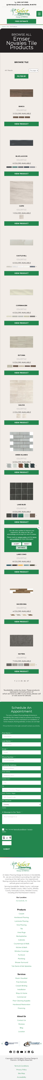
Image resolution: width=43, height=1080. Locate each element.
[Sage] (26, 316)
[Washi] (32, 465)
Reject (26, 544)
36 (25, 681)
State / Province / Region (8, 793)
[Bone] (21, 292)
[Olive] (32, 565)
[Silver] (32, 167)
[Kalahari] (21, 192)
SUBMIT (6, 849)
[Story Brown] (33, 366)
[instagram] (14, 1052)
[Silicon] (32, 266)
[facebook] (10, 1052)
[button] (21, 21)
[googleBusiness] (32, 1052)
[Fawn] (21, 242)
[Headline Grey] (27, 366)
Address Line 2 (6, 778)
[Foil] (21, 441)
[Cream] (21, 117)
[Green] (20, 515)
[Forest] (15, 167)
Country (4, 807)
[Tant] (26, 465)
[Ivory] (26, 266)
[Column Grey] (21, 342)
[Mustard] (20, 565)
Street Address (6, 771)
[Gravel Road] (18, 615)
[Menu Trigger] (39, 14)
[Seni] (20, 465)
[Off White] (24, 416)
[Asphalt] (21, 640)
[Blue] (15, 515)
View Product (21, 124)
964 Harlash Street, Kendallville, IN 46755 (22, 5)
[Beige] (21, 93)
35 (21, 681)
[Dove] (15, 664)
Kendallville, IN (21, 901)
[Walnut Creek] (30, 615)
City (3, 786)
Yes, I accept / (17, 830)
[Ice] (20, 266)
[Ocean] (26, 565)
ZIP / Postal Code (6, 800)
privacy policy (22, 537)
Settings (21, 547)
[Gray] (27, 117)
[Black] (21, 142)
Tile (8, 26)
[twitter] (25, 1052)
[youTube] (21, 1052)
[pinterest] (18, 1052)
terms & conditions (20, 829)
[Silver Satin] (26, 515)
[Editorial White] (15, 366)
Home (4, 26)
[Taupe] (32, 316)
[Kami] (15, 465)
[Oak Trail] (24, 615)
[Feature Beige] (21, 366)
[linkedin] (29, 1052)
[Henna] (26, 664)
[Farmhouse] (21, 590)
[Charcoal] (15, 565)
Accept (16, 544)
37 (28, 681)
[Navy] (26, 167)
